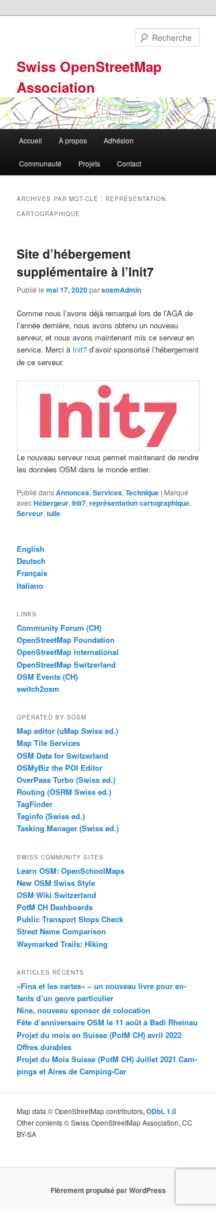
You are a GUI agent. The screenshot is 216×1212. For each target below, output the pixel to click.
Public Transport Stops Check (70, 919)
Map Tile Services (48, 742)
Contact (129, 163)
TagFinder (34, 803)
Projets (89, 163)
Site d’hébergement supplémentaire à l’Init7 (85, 263)
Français (32, 572)
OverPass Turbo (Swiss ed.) (66, 779)
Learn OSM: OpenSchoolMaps (70, 870)
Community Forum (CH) (59, 627)
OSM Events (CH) (47, 676)
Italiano (30, 585)
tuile (53, 513)
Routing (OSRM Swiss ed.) (64, 791)
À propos (73, 140)
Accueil (30, 140)
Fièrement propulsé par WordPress (108, 1190)
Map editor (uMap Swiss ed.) (67, 730)
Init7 (80, 349)
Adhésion (119, 140)
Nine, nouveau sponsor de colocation (83, 1010)
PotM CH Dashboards (55, 907)
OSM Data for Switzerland (62, 755)
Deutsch (31, 560)
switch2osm (38, 688)
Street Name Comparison (61, 931)
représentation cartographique (139, 503)
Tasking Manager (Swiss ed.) (68, 828)
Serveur (30, 513)
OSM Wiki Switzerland (56, 894)
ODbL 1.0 (161, 1111)
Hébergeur (51, 503)
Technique (142, 492)
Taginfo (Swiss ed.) (51, 815)
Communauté (40, 163)
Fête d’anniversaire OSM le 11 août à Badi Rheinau (107, 1022)
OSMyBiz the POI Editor (60, 767)
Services (107, 492)
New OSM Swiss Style (56, 882)
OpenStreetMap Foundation (66, 639)
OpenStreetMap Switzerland (66, 664)
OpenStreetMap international (68, 651)
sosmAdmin (121, 290)
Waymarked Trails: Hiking (62, 943)
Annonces (72, 492)
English (30, 548)
